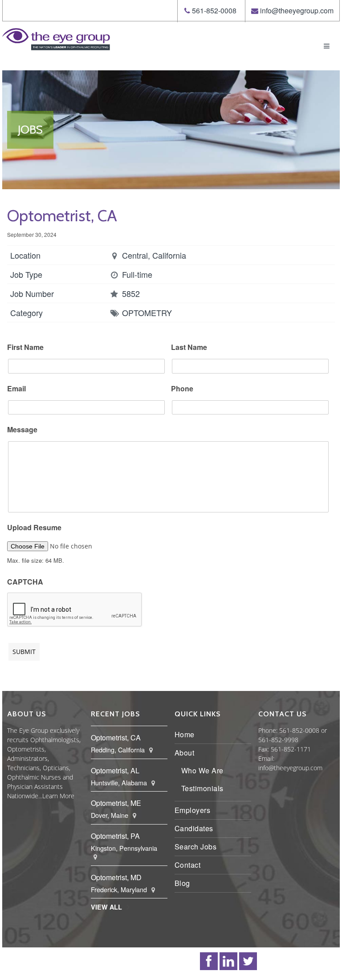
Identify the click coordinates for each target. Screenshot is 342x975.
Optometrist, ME (116, 803)
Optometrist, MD (116, 877)
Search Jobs (196, 846)
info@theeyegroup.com (297, 10)
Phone (182, 389)
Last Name (189, 347)
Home (185, 734)
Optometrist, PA (115, 836)
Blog (182, 883)
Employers (193, 810)
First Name (25, 347)
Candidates (194, 828)
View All (106, 906)
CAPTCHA (25, 582)
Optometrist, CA (116, 737)
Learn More (58, 796)
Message (22, 430)
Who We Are (202, 770)
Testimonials (202, 788)
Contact (188, 865)
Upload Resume (34, 527)
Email (16, 389)
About (185, 753)
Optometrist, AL (115, 770)
